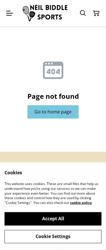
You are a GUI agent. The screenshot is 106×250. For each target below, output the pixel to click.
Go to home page (53, 112)
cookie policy (81, 202)
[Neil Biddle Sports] (45, 13)
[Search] (83, 13)
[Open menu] (9, 13)
